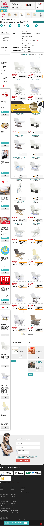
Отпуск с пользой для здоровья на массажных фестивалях (4, 259)
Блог (31, 0)
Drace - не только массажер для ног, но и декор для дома (5, 198)
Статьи (29, 0)
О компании (41, 0)
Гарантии (22, 0)
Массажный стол (5, 40)
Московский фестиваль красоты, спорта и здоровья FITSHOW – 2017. (5, 289)
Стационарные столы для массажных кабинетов (22, 349)
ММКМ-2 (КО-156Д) (4, 323)
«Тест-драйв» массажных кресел (39, 362)
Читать (21, 357)
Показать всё (30, 334)
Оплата (19, 0)
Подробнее (7, 523)
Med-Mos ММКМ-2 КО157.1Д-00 (4, 383)
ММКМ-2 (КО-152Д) (4, 353)
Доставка (16, 0)
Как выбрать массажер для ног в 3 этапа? (5, 162)
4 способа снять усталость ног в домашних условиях (39, 349)
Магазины (12, 0)
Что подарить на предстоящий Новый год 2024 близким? (5, 228)
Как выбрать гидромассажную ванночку (4, 132)
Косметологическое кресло (6, 38)
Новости (26, 0)
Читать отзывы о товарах (38, 22)
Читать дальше (5, 111)
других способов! (15, 483)
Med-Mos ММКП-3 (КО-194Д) (4, 413)
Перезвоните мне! (23, 460)
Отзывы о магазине (36, 0)
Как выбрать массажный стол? (4, 102)
